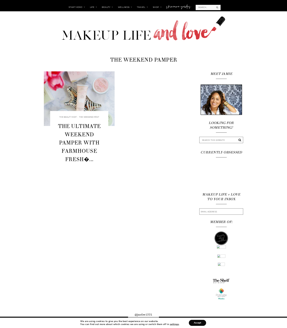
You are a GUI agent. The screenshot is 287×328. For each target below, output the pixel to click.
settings (174, 324)
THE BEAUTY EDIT (68, 117)
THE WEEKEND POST (89, 117)
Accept (197, 322)
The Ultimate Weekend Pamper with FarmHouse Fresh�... (79, 143)
